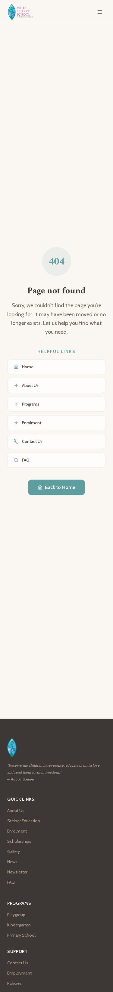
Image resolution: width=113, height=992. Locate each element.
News (12, 861)
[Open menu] (100, 12)
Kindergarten (19, 925)
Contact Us (17, 963)
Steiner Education (23, 821)
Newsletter (17, 872)
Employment (19, 973)
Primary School (21, 935)
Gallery (13, 851)
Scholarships (19, 841)
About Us (15, 810)
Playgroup (16, 914)
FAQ (11, 882)
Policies (14, 983)
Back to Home (60, 487)
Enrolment (17, 831)
